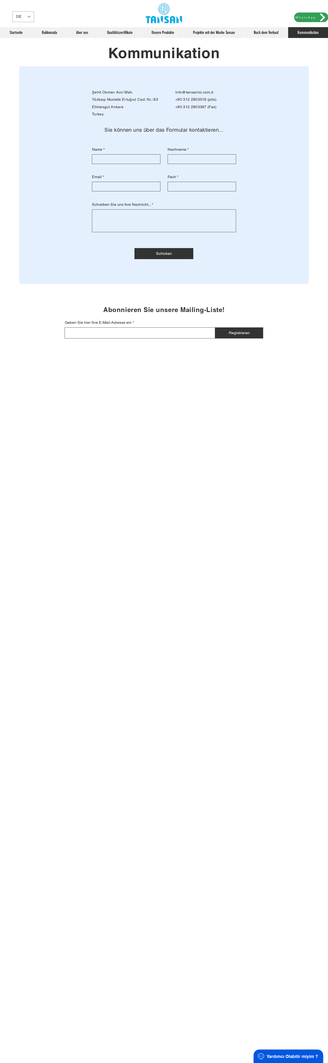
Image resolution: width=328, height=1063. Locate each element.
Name (97, 149)
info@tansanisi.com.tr (194, 92)
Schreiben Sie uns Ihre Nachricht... (121, 204)
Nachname (177, 149)
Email (97, 177)
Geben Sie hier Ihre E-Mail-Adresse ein (98, 323)
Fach (172, 177)
